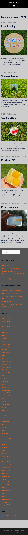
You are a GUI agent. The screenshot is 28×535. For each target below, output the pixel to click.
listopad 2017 (6, 433)
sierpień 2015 (6, 505)
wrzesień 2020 (6, 364)
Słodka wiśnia (8, 118)
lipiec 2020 (5, 370)
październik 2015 (7, 499)
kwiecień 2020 (6, 378)
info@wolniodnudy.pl (10, 515)
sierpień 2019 (6, 393)
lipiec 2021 (5, 335)
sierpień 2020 (6, 367)
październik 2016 (7, 465)
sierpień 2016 (6, 470)
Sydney (16, 532)
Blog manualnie (6, 22)
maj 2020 (4, 375)
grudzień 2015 (6, 493)
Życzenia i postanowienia (9, 271)
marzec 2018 (5, 421)
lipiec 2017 (5, 444)
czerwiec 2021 (6, 338)
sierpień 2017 (6, 442)
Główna (13, 22)
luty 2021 (4, 350)
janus (3, 296)
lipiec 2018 (5, 413)
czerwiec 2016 (6, 476)
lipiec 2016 (5, 473)
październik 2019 (7, 390)
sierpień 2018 (6, 410)
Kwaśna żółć (8, 160)
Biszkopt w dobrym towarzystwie (11, 268)
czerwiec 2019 (6, 396)
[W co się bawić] (14, 88)
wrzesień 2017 (6, 439)
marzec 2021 (5, 347)
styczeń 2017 (6, 456)
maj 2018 (4, 416)
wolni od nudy (14, 2)
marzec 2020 (5, 381)
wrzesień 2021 (6, 330)
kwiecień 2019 (6, 401)
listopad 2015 (6, 496)
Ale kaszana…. (6, 265)
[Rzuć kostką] (14, 42)
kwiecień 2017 (6, 450)
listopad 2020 (6, 358)
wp (3, 301)
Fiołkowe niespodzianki (14, 290)
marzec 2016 (5, 485)
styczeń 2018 (6, 427)
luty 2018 (4, 424)
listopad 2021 (6, 327)
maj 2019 (4, 398)
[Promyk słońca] (14, 220)
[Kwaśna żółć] (14, 175)
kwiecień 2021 (6, 344)
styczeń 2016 (6, 490)
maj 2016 (4, 479)
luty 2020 (4, 384)
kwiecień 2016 (6, 482)
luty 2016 (4, 487)
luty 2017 (4, 453)
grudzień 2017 (6, 430)
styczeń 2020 (6, 387)
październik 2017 (7, 436)
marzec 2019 (5, 404)
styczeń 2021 (6, 352)
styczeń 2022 (6, 321)
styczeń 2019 (6, 407)
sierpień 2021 (6, 332)
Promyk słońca (9, 207)
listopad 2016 (6, 462)
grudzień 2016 (6, 459)
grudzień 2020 (6, 355)
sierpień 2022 (6, 318)
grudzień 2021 (6, 324)
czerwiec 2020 (6, 373)
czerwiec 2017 (6, 447)
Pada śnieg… (8, 301)
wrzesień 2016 (6, 467)
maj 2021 (4, 341)
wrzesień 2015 (6, 502)
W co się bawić (9, 76)
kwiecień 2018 (6, 419)
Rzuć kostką (8, 26)
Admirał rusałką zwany (8, 279)
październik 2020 (7, 361)
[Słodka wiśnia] (14, 131)
